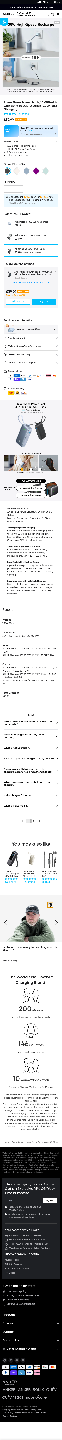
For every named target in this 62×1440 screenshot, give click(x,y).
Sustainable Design (31, 495)
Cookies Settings (9, 1416)
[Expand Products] (58, 1314)
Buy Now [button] (44, 301)
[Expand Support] (58, 1331)
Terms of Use (29, 1207)
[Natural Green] (45, 171)
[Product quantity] (13, 189)
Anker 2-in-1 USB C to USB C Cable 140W (49, 873)
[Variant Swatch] (36, 171)
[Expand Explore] (58, 1323)
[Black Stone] (7, 171)
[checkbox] (6, 1207)
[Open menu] (58, 14)
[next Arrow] (56, 922)
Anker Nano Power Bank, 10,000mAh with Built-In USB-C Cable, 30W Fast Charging (30, 873)
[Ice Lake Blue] (26, 171)
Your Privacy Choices (11, 1413)
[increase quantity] (21, 189)
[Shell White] (16, 171)
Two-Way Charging (31, 481)
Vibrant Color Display (31, 488)
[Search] (47, 14)
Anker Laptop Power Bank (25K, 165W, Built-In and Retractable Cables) (12, 873)
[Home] (21, 14)
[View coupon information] (55, 134)
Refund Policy (23, 1410)
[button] (17, 391)
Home (6, 1142)
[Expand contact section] (58, 1340)
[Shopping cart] (52, 14)
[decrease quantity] (6, 189)
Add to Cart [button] (18, 301)
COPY (31, 130)
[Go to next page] (39, 821)
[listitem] (4, 1360)
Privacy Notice (16, 1210)
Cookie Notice (40, 1413)
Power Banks (17, 1142)
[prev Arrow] (5, 922)
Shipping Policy (8, 1410)
